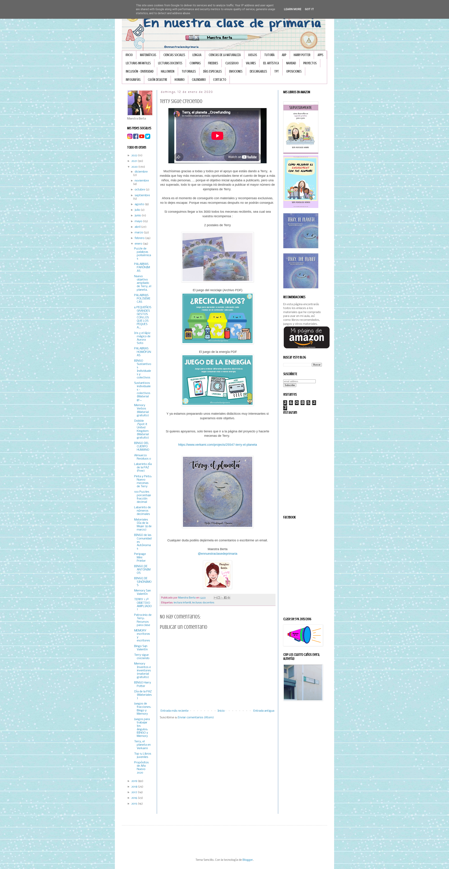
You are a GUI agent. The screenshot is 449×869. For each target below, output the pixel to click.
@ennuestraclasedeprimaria (217, 553)
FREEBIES (213, 63)
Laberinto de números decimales (142, 511)
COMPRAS (195, 63)
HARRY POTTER (302, 55)
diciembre (141, 171)
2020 (134, 167)
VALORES (251, 63)
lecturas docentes (203, 602)
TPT (276, 71)
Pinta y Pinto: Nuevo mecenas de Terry (143, 481)
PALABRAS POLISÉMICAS (142, 299)
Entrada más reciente (175, 711)
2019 (134, 781)
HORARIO (180, 80)
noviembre (142, 180)
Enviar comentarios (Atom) (196, 717)
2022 (134, 155)
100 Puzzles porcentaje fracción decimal (142, 497)
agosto (140, 204)
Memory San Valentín (142, 592)
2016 (134, 798)
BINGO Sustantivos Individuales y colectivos (142, 369)
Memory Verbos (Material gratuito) (141, 410)
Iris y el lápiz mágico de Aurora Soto (142, 338)
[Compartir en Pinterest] (228, 597)
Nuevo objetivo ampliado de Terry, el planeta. (142, 283)
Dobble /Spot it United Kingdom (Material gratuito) (141, 429)
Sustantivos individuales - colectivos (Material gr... (142, 391)
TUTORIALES (189, 71)
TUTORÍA (269, 55)
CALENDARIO (199, 80)
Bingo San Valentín (141, 648)
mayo (139, 221)
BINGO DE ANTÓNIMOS (142, 570)
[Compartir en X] (222, 597)
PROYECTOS (310, 63)
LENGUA (196, 55)
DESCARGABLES (258, 71)
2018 (134, 786)
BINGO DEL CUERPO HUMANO (141, 446)
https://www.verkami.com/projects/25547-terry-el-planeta (217, 444)
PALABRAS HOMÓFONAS (142, 352)
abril (138, 227)
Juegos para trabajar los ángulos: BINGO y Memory (142, 728)
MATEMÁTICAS (148, 55)
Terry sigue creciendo (141, 656)
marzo (139, 232)
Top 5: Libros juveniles (142, 755)
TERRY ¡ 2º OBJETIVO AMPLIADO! (143, 604)
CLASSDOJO (232, 63)
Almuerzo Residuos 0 (142, 457)
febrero (140, 238)
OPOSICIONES (293, 71)
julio (138, 210)
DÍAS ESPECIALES (212, 71)
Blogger (248, 860)
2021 (134, 161)
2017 (134, 792)
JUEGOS (252, 55)
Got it (309, 9)
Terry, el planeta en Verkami (142, 745)
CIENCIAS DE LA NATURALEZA (225, 55)
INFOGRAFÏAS (133, 80)
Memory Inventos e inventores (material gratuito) (142, 670)
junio (138, 215)
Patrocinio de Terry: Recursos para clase (143, 620)
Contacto (219, 80)
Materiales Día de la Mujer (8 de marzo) (143, 525)
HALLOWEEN (167, 71)
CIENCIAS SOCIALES (174, 55)
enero (139, 243)
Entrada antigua (263, 711)
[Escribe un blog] (218, 597)
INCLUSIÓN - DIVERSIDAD (139, 71)
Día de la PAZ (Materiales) (143, 695)
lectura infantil (182, 602)
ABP (284, 55)
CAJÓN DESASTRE (157, 80)
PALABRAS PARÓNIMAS (142, 267)
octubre (140, 189)
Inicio (129, 55)
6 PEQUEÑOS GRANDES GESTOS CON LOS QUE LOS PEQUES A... (142, 317)
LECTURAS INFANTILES (138, 63)
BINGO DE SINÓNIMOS (143, 582)
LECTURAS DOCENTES (170, 63)
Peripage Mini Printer (140, 557)
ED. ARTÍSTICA (271, 63)
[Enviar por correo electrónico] (215, 597)
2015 (134, 803)
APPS (320, 55)
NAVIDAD (291, 63)
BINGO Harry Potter (142, 684)
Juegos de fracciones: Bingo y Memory (142, 709)
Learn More (292, 9)
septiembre (142, 195)
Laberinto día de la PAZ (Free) (143, 468)
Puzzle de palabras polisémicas (142, 254)
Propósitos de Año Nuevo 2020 (141, 767)
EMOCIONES (235, 71)
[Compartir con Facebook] (225, 597)
